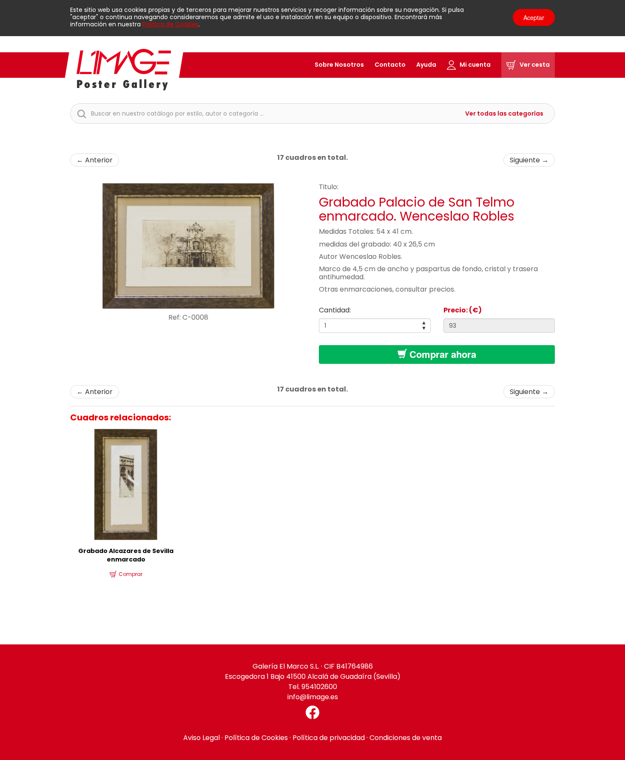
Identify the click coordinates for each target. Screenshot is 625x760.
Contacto (390, 64)
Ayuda (426, 64)
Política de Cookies (170, 24)
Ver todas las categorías (504, 114)
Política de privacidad (329, 738)
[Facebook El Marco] (312, 712)
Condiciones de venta (405, 738)
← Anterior (95, 160)
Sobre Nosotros (339, 64)
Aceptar (533, 17)
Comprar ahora (441, 354)
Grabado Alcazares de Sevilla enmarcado (125, 555)
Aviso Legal (201, 738)
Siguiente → (529, 160)
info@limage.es (312, 697)
